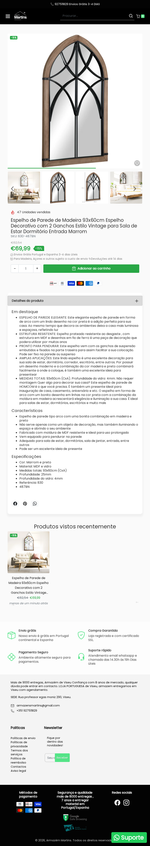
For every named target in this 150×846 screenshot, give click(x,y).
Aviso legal (18, 771)
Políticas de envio (23, 738)
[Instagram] (126, 802)
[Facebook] (117, 802)
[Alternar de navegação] (8, 16)
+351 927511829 (27, 711)
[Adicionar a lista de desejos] (137, 163)
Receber (62, 758)
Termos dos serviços (19, 752)
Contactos (18, 767)
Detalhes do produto (28, 300)
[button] (140, 16)
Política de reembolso (18, 760)
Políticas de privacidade (19, 744)
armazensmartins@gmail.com (38, 705)
